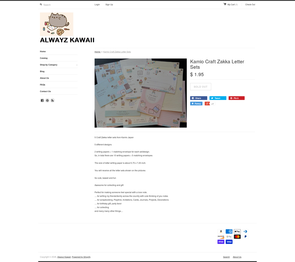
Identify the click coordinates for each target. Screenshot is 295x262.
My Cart (233, 4)
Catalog (43, 58)
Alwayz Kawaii (64, 256)
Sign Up (109, 4)
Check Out (250, 4)
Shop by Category (59, 64)
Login (97, 4)
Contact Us (45, 91)
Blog (42, 71)
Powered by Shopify (81, 256)
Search (226, 256)
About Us (44, 77)
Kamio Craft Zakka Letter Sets (117, 51)
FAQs (42, 84)
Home (43, 51)
